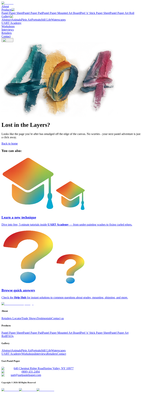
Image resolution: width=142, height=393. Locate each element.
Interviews (7, 29)
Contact (6, 36)
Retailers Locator (11, 318)
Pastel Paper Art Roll (122, 13)
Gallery (5, 16)
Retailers (6, 33)
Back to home (9, 143)
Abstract (6, 19)
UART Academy (11, 23)
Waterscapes (58, 19)
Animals (16, 19)
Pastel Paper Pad (32, 13)
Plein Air (26, 19)
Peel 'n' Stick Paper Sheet (95, 13)
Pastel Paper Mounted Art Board (61, 13)
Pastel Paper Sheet (12, 13)
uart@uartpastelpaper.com (26, 375)
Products (6, 9)
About (5, 6)
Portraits (36, 19)
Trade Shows (29, 318)
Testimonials (44, 318)
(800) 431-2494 (30, 371)
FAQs (9, 336)
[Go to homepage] (17, 303)
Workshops (8, 26)
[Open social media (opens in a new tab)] (10, 389)
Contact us (57, 318)
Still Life (46, 19)
